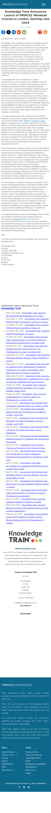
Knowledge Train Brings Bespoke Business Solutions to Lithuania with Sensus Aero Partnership (27, 439)
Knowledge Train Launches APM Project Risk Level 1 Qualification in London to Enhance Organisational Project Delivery (27, 379)
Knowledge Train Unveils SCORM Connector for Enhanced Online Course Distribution (27, 430)
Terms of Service (34, 755)
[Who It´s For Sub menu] (16, 755)
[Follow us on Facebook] (24, 787)
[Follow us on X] (19, 787)
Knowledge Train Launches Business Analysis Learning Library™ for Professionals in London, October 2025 (26, 349)
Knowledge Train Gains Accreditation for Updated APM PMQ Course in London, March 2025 (27, 466)
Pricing (5, 758)
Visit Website (25, 606)
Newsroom (30, 770)
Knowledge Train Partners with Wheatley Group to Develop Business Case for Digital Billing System (27, 475)
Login (28, 773)
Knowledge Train (19, 219)
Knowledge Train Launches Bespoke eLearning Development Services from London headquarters (27, 508)
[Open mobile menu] (43, 4)
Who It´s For (8, 755)
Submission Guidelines (36, 764)
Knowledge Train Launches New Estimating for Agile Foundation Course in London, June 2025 (27, 421)
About (5, 761)
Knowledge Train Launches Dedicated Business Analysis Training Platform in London (28, 358)
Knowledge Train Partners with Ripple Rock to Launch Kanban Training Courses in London (27, 484)
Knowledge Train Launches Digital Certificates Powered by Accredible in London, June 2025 (26, 412)
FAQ (4, 767)
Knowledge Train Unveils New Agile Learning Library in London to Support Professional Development (26, 493)
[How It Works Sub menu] (16, 752)
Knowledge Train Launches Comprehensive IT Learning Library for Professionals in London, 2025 (26, 397)
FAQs (28, 761)
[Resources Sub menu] (14, 770)
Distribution (7, 764)
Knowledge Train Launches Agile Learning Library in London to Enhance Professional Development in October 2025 (27, 340)
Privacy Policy (32, 752)
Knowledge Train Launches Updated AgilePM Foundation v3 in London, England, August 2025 (26, 388)
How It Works (8, 752)
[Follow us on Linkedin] (28, 787)
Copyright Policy (33, 758)
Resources (7, 770)
